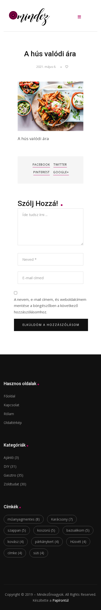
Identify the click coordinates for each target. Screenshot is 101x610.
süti (38, 553)
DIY (6, 466)
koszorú (46, 530)
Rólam (9, 413)
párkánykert (47, 541)
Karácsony (62, 519)
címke (15, 553)
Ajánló (9, 457)
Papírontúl (60, 600)
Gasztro (10, 475)
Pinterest (41, 172)
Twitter (60, 164)
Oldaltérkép (13, 422)
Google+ (61, 172)
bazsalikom (77, 530)
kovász (16, 541)
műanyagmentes (24, 519)
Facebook (41, 164)
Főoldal (9, 396)
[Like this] (64, 67)
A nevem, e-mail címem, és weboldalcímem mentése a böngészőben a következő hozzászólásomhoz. (50, 305)
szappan (17, 530)
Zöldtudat (11, 484)
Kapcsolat (11, 405)
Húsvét (78, 541)
